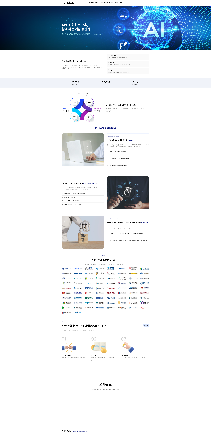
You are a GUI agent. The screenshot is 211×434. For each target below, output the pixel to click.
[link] (146, 325)
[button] (91, 2)
